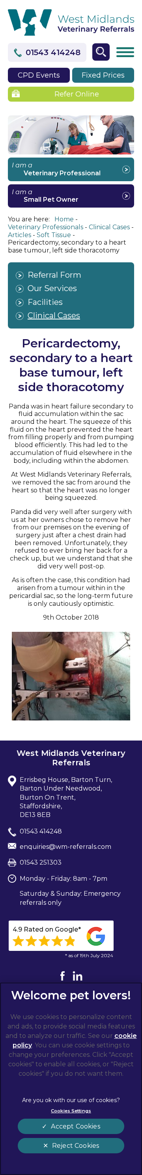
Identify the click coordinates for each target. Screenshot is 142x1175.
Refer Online (76, 94)
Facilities (45, 302)
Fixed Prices (103, 75)
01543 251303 (41, 862)
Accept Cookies (75, 1126)
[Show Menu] (125, 52)
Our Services (52, 288)
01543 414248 (53, 52)
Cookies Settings (71, 1111)
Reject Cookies (75, 1145)
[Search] (101, 52)
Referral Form (54, 275)
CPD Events (39, 75)
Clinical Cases (54, 315)
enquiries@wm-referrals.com (65, 846)
